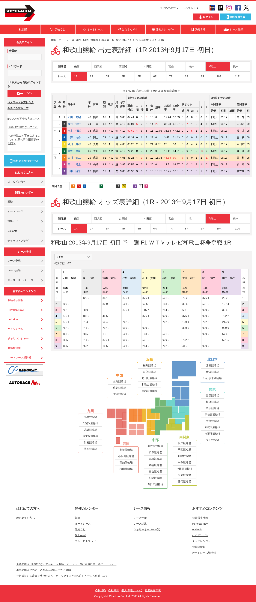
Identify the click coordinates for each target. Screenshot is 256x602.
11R (237, 76)
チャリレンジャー (18, 338)
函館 (76, 66)
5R (139, 76)
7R (171, 76)
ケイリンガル (15, 328)
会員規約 (100, 590)
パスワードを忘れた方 (20, 102)
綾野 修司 (77, 150)
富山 (171, 66)
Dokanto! (12, 230)
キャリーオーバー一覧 (20, 280)
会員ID (13, 50)
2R (91, 76)
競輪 (10, 201)
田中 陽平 (77, 171)
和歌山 (212, 66)
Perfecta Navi (16, 309)
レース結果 (14, 270)
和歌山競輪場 (90, 39)
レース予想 (14, 260)
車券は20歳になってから (23, 127)
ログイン (27, 93)
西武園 (98, 66)
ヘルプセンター (192, 8)
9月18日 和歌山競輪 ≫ (166, 90)
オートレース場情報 (19, 357)
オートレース (15, 211)
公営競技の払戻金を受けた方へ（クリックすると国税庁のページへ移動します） (63, 575)
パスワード (15, 66)
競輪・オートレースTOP (65, 39)
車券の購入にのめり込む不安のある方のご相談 (43, 569)
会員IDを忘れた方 (17, 108)
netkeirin (13, 319)
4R (123, 76)
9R (202, 76)
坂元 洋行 (77, 123)
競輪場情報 (14, 347)
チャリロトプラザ (17, 240)
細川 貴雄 (77, 144)
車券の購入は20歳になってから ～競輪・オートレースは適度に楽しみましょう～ (66, 564)
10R (219, 76)
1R (76, 76)
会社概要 (113, 590)
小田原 (148, 66)
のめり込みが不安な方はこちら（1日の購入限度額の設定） (24, 139)
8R (186, 76)
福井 (191, 66)
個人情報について (131, 590)
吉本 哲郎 (77, 130)
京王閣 (123, 66)
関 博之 (77, 164)
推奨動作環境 (153, 590)
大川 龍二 (77, 157)
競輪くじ (12, 221)
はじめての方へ (169, 8)
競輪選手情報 (15, 300)
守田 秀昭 (77, 117)
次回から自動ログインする (24, 84)
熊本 (235, 66)
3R (107, 76)
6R (155, 76)
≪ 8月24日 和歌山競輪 (136, 90)
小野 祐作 (77, 137)
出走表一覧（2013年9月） (116, 39)
